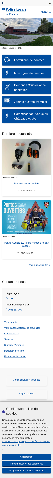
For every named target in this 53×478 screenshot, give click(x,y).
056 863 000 (15, 310)
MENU (44, 12)
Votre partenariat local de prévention (22, 328)
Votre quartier (11, 322)
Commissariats (11, 333)
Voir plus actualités (38, 265)
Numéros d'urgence (14, 345)
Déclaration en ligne (14, 351)
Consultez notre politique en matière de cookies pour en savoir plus (26, 443)
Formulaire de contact (15, 356)
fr (3, 3)
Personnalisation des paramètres (26, 464)
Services (8, 339)
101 (11, 298)
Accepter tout (26, 457)
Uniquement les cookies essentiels (26, 470)
